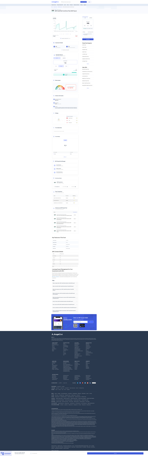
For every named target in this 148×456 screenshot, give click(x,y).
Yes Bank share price (54, 379)
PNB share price (76, 377)
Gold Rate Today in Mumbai (59, 398)
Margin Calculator (77, 344)
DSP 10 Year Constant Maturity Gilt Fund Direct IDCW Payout (64, 231)
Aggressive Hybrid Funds (86, 58)
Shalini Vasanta (58, 168)
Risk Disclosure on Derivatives (59, 448)
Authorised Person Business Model (67, 368)
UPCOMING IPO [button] (88, 361)
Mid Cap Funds (84, 404)
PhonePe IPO (87, 367)
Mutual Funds (64, 344)
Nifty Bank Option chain (64, 396)
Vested (65, 389)
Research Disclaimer (54, 445)
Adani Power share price (77, 376)
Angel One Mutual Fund (85, 73)
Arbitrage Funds (84, 61)
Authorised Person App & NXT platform (67, 369)
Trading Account (88, 345)
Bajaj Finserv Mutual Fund (86, 78)
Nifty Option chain (57, 396)
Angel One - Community (54, 368)
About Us (53, 345)
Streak (62, 389)
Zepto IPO (87, 366)
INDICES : (52, 393)
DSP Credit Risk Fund (56, 200)
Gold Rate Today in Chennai (74, 398)
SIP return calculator (55, 276)
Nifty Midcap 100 (75, 393)
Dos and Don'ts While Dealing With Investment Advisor (81, 445)
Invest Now (88, 39)
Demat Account (87, 344)
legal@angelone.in (71, 441)
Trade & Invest (53, 4)
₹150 (87, 25)
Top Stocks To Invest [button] (55, 374)
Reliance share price (88, 375)
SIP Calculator (76, 345)
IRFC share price (54, 375)
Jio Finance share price (88, 378)
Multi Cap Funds (89, 404)
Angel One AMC (59, 386)
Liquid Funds (66, 404)
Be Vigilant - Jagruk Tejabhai (55, 369)
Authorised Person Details (66, 370)
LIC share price (87, 379)
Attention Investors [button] (54, 408)
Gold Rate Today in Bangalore (90, 398)
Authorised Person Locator (66, 371)
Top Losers (76, 368)
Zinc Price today (71, 401)
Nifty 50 (56, 393)
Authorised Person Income (66, 366)
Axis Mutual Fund (84, 76)
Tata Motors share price (55, 378)
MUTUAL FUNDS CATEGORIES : (55, 404)
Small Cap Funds (70, 404)
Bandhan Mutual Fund (85, 80)
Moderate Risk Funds (85, 56)
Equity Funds (84, 47)
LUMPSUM (90, 17)
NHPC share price (65, 376)
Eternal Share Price (77, 378)
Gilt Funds (80, 404)
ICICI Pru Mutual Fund (84, 403)
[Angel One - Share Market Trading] (55, 2)
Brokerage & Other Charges (55, 344)
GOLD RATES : (53, 398)
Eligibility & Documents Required (67, 367)
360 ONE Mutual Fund (85, 69)
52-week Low (76, 366)
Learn (65, 4)
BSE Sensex (79, 393)
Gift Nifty (90, 393)
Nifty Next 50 (70, 393)
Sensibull (56, 389)
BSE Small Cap (84, 393)
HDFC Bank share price (66, 375)
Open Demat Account (54, 343)
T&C (92, 37)
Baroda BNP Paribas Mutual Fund (87, 85)
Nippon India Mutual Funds (91, 403)
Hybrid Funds (84, 51)
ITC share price (87, 377)
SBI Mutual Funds (67, 403)
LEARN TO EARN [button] (54, 361)
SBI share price (65, 378)
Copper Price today (58, 401)
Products (71, 4)
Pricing (81, 4)
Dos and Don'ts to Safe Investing (67, 445)
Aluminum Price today (65, 401)
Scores (73, 445)
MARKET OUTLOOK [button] (77, 361)
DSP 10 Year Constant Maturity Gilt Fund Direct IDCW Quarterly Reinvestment (64, 223)
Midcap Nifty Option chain (71, 396)
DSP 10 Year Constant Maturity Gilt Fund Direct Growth (64, 215)
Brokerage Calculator (77, 343)
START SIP (115, 453)
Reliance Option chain (78, 396)
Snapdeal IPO (87, 368)
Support (85, 4)
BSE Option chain (84, 396)
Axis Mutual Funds (72, 403)
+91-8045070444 (64, 440)
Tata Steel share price (77, 375)
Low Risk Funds (84, 54)
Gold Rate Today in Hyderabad (82, 398)
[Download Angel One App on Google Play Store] (82, 324)
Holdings (65, 140)
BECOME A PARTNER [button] (66, 361)
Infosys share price (88, 376)
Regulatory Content (60, 445)
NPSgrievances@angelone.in (54, 439)
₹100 (84, 25)
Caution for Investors (66, 448)
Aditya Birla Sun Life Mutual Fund (87, 71)
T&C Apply (92, 445)
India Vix (87, 393)
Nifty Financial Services (64, 393)
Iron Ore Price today (82, 401)
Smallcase (59, 389)
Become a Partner (76, 4)
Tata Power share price (66, 379)
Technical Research (54, 366)
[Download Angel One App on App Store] (82, 326)
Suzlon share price (54, 376)
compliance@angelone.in (70, 438)
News (68, 4)
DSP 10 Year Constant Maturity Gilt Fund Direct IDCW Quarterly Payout (64, 219)
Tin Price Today (87, 401)
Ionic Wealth (63, 386)
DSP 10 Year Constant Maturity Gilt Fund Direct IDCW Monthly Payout (64, 227)
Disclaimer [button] (53, 430)
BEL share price (76, 379)
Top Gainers (76, 367)
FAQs (90, 445)
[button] (65, 283)
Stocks (64, 343)
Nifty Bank (59, 393)
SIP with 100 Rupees (65, 345)
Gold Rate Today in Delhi (67, 398)
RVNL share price (65, 377)
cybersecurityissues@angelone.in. (73, 440)
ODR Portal (52, 448)
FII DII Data (76, 369)
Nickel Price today (76, 401)
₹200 (91, 25)
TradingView (68, 389)
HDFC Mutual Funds (77, 403)
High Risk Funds (84, 49)
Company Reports (54, 367)
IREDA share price (54, 377)
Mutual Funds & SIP (60, 4)
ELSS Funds (61, 404)
